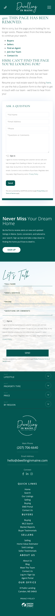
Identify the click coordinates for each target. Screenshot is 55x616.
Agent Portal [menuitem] (27, 578)
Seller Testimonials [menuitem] (27, 550)
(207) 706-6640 (27, 446)
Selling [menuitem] (27, 499)
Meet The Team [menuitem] (27, 567)
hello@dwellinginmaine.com (27, 459)
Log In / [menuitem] (23, 574)
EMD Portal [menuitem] (27, 506)
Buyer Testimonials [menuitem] (27, 530)
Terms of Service (11, 193)
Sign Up (11, 249)
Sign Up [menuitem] (31, 574)
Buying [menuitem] (27, 503)
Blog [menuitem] (27, 564)
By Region (10, 404)
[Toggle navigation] (49, 7)
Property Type (12, 386)
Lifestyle (9, 377)
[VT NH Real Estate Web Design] (27, 605)
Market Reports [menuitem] (27, 527)
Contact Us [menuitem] (27, 510)
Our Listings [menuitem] (27, 496)
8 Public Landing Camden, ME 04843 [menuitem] (27, 590)
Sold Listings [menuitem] (27, 547)
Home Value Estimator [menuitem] (27, 543)
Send (10, 183)
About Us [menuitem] (27, 560)
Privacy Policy (33, 174)
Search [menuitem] (27, 492)
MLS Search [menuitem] (27, 523)
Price (7, 395)
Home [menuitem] (27, 489)
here (48, 82)
